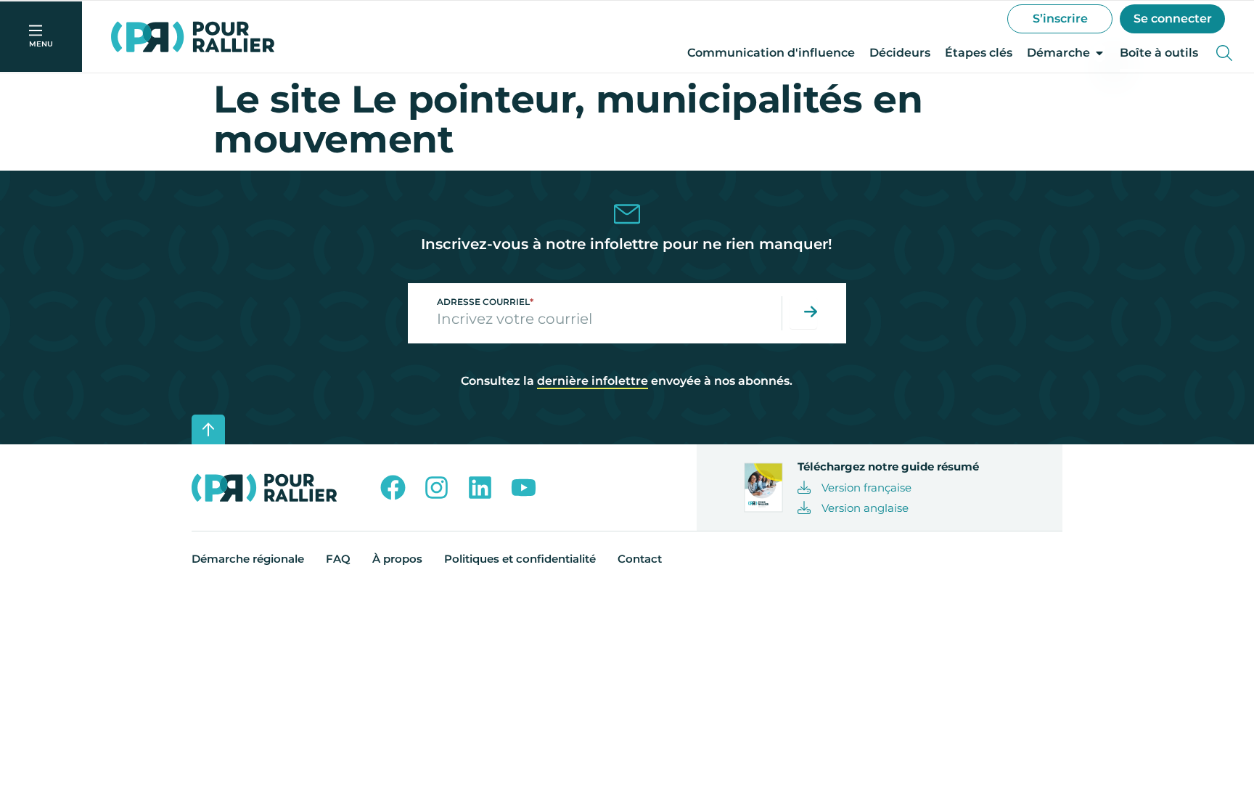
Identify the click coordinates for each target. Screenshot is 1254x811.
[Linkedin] (480, 487)
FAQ (338, 559)
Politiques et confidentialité (520, 559)
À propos (397, 559)
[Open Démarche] (1099, 53)
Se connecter (1173, 18)
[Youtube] (523, 487)
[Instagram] (436, 487)
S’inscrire (1060, 18)
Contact (640, 559)
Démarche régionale (248, 559)
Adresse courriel (485, 301)
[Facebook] (393, 487)
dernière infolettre (592, 381)
